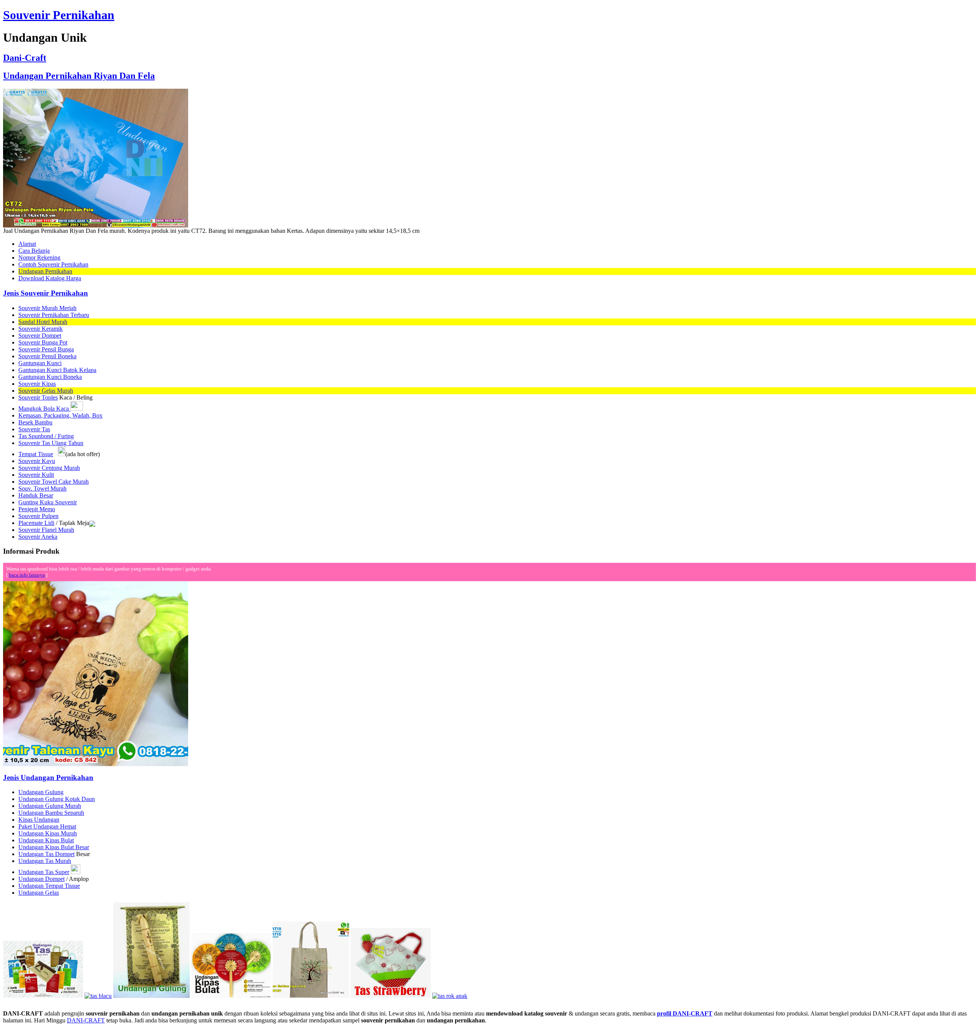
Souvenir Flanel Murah (46, 529)
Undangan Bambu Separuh (51, 812)
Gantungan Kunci (40, 363)
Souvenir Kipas (37, 383)
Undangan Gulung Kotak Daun (56, 799)
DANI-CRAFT (86, 1020)
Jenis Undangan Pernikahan (48, 778)
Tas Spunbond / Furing (46, 436)
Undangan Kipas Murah (47, 833)
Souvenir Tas (34, 429)
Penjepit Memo (36, 509)
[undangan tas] (43, 996)
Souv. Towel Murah (42, 488)
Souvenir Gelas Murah (45, 390)
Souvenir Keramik (40, 328)
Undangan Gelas (38, 892)
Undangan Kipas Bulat (46, 840)
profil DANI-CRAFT (684, 1013)
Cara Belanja (34, 250)
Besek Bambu (35, 422)
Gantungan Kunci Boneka (50, 377)
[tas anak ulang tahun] (449, 996)
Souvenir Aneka (37, 536)
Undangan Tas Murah (44, 861)
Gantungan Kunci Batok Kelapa (57, 370)
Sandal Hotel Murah (42, 321)
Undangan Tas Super (43, 872)
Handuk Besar (35, 495)
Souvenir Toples (38, 397)
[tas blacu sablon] (311, 996)
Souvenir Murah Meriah (47, 308)
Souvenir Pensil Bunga (46, 349)
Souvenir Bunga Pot (42, 342)
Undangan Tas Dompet (46, 854)
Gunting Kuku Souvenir (47, 502)
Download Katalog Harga (49, 278)
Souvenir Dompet (39, 335)
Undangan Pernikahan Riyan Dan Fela (79, 76)
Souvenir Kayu (36, 461)
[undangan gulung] (151, 996)
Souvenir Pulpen (38, 516)
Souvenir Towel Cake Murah (53, 481)
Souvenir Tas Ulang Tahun (50, 443)
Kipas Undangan (38, 819)
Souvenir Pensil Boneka (47, 356)
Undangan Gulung (40, 792)
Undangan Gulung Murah (49, 806)
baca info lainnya (27, 575)
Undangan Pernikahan (45, 271)
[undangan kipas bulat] (231, 996)
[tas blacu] (98, 996)
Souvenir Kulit (36, 474)
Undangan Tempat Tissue (49, 885)
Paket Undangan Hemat (47, 826)
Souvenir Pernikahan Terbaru (53, 315)
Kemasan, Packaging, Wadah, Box (60, 415)
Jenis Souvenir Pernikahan (45, 293)
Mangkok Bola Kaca (44, 408)
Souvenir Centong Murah (49, 468)
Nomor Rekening (39, 257)
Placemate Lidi (36, 523)
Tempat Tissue (35, 454)
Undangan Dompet (41, 879)
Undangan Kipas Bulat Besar (53, 847)
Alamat (27, 243)
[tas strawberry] (391, 996)
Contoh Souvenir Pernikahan (53, 264)
